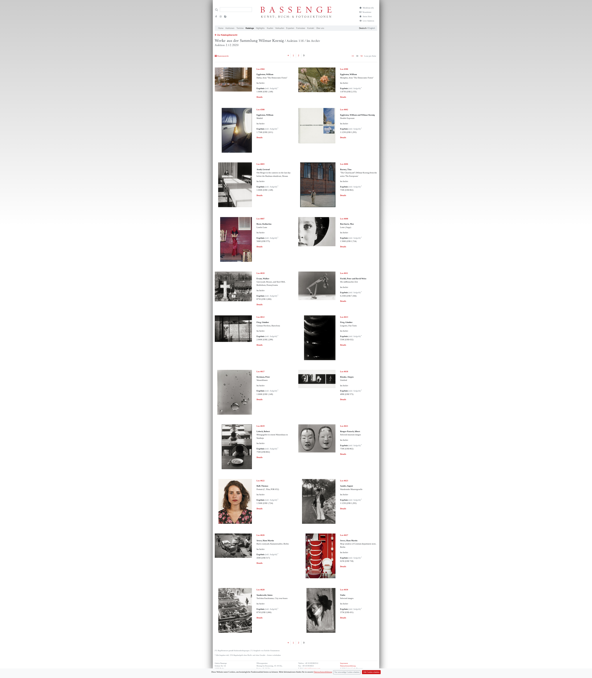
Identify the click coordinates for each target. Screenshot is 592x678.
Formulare (300, 28)
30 (357, 56)
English (371, 28)
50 (361, 56)
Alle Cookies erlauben (371, 672)
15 (353, 56)
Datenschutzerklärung (348, 666)
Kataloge (250, 28)
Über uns (320, 28)
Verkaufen (279, 28)
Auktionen (229, 28)
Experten (290, 28)
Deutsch (362, 28)
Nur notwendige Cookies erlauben (346, 672)
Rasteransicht (222, 56)
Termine (240, 28)
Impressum (344, 663)
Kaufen (270, 28)
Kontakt (310, 28)
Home (220, 28)
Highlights (260, 28)
